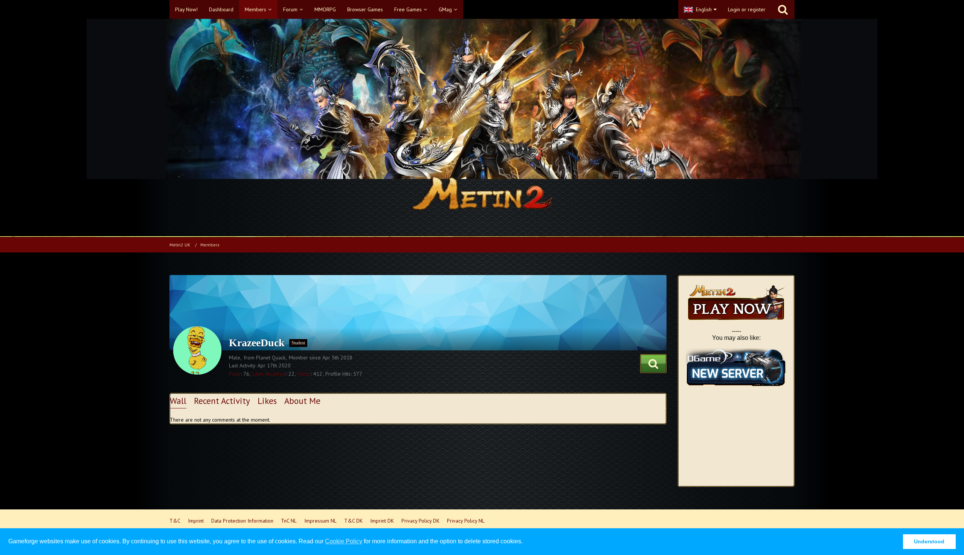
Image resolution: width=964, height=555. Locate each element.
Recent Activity (222, 400)
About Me (302, 400)
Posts (235, 373)
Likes (267, 400)
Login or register (747, 9)
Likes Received (269, 373)
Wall (178, 400)
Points (304, 373)
